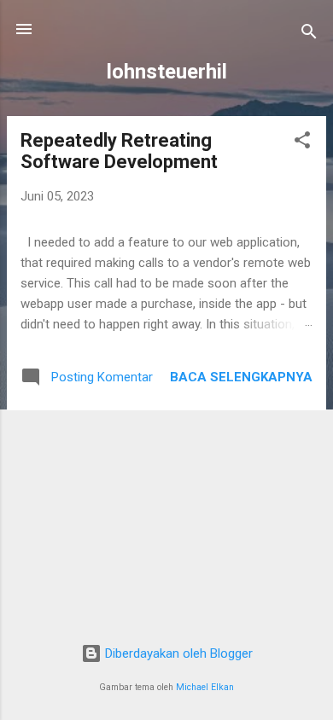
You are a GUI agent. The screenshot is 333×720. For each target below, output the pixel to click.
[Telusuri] (309, 35)
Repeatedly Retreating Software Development (119, 151)
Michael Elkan (205, 687)
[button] (302, 143)
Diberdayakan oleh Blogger (177, 653)
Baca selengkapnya (241, 377)
